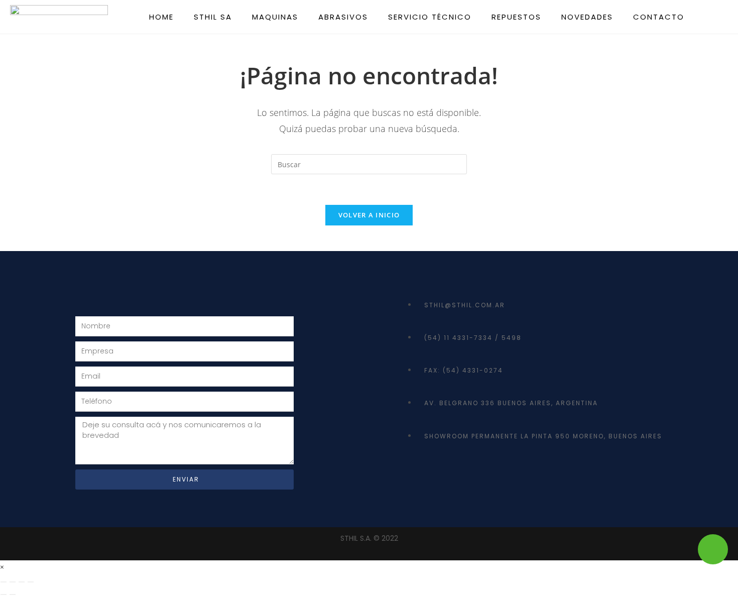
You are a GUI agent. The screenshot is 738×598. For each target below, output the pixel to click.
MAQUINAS (275, 17)
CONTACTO (658, 17)
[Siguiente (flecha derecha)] (12, 594)
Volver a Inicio (369, 214)
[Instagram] (488, 472)
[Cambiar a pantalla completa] (12, 582)
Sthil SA (213, 17)
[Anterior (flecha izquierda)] (3, 594)
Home (161, 17)
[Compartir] (21, 582)
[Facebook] (419, 472)
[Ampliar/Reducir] (3, 582)
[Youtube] (453, 472)
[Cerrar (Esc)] (30, 582)
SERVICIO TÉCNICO (429, 17)
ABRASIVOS (343, 17)
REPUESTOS (516, 17)
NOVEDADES (587, 17)
